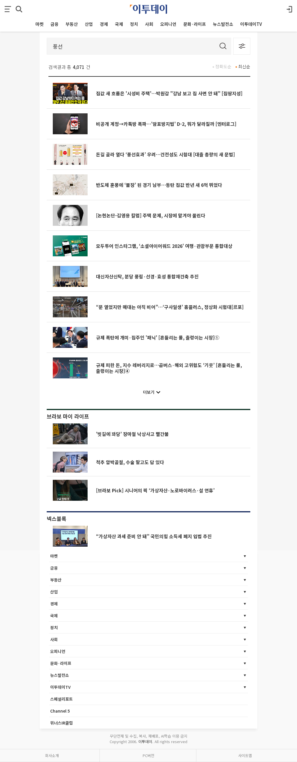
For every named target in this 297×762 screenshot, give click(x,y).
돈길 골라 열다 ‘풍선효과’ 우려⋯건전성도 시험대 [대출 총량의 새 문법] (165, 154)
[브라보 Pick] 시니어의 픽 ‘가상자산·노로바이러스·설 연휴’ (155, 490)
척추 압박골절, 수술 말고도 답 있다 (130, 462)
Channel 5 (60, 711)
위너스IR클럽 (61, 723)
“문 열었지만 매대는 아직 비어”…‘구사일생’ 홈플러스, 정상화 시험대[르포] (170, 306)
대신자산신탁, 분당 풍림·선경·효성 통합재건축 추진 (147, 276)
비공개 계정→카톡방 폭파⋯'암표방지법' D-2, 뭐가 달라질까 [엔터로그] (166, 123)
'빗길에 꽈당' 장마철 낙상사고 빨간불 (132, 433)
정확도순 (223, 66)
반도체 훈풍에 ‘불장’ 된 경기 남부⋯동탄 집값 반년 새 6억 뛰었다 (159, 184)
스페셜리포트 (61, 699)
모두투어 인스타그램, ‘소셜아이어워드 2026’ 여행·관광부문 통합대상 (164, 245)
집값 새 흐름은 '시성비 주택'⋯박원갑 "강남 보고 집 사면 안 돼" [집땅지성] (169, 93)
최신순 (244, 66)
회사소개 (52, 755)
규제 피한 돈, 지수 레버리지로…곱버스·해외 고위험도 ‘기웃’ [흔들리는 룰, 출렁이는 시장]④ (169, 368)
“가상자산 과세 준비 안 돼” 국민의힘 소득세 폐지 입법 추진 (154, 536)
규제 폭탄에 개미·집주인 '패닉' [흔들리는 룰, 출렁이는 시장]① (157, 337)
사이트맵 (245, 755)
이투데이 (145, 741)
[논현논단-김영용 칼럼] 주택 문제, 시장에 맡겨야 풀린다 (150, 215)
